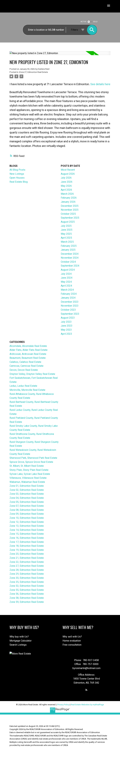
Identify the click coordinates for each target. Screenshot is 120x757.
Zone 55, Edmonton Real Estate (27, 589)
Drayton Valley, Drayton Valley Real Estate (32, 373)
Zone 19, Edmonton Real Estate (27, 549)
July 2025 (66, 225)
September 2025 (70, 217)
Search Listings (18, 644)
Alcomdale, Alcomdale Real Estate (28, 346)
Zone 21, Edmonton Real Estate (27, 557)
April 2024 (66, 285)
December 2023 (69, 301)
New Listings (17, 173)
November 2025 (69, 209)
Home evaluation (71, 640)
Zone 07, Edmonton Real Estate (27, 505)
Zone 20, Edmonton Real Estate (27, 553)
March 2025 (67, 241)
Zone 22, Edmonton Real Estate (27, 561)
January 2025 (68, 249)
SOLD (95, 22)
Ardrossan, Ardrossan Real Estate (28, 353)
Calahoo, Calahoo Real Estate (25, 361)
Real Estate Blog (19, 181)
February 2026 (69, 197)
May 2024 (66, 281)
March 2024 (67, 289)
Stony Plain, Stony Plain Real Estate (29, 469)
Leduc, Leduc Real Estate (23, 385)
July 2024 (66, 273)
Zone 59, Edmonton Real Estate (27, 601)
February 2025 (69, 245)
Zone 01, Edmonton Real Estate (27, 485)
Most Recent (68, 169)
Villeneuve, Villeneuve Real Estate (28, 477)
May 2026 (66, 185)
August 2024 (68, 269)
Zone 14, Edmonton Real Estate (27, 529)
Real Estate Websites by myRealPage (87, 704)
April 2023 (66, 333)
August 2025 (68, 221)
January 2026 (68, 201)
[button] (86, 689)
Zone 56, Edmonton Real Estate (27, 593)
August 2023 (68, 317)
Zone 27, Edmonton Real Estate (33, 72)
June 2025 (66, 229)
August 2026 (68, 173)
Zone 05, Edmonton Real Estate (27, 501)
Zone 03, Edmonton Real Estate (27, 493)
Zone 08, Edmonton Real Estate (27, 509)
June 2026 (66, 181)
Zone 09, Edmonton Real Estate (27, 513)
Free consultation (71, 644)
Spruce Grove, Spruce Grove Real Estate (31, 461)
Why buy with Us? (19, 636)
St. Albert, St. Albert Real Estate (27, 465)
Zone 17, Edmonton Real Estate (27, 541)
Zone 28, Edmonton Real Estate (27, 569)
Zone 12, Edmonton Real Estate (27, 521)
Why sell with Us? (72, 636)
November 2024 (69, 257)
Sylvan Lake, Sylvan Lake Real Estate (30, 473)
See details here (100, 84)
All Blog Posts (17, 169)
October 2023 (68, 309)
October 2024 (68, 261)
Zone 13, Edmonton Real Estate (27, 525)
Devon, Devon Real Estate (24, 369)
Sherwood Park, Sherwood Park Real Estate (33, 457)
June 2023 (66, 325)
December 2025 (69, 205)
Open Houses (17, 177)
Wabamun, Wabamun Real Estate (27, 481)
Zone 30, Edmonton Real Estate (27, 577)
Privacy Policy (63, 704)
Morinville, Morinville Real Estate (27, 389)
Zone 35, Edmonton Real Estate (27, 581)
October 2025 (68, 213)
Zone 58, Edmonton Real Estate (27, 597)
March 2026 (67, 193)
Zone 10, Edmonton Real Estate (27, 517)
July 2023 (66, 321)
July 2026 (66, 177)
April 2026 (66, 189)
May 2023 (66, 329)
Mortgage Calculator (21, 640)
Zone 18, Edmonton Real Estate (27, 545)
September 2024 (70, 265)
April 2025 (66, 237)
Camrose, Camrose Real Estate (26, 365)
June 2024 (66, 277)
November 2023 (69, 305)
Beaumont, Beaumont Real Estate (28, 357)
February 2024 (69, 293)
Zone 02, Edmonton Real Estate (27, 489)
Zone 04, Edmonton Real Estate (27, 497)
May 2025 (66, 233)
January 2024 (68, 297)
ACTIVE (83, 22)
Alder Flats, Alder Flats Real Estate (29, 349)
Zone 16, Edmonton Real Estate (27, 537)
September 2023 (70, 313)
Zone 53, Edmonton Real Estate (27, 585)
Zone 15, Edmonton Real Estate (27, 533)
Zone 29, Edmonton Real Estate (27, 573)
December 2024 (69, 253)
